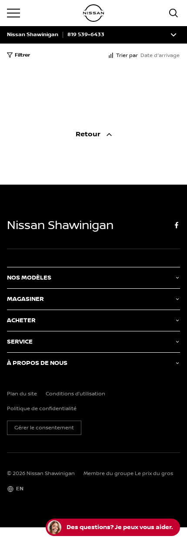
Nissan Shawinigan (32, 35)
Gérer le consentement (44, 428)
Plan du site (22, 394)
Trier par (127, 55)
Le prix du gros (154, 473)
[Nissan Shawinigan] (93, 13)
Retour (89, 134)
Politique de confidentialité (42, 409)
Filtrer (22, 55)
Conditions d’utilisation (75, 394)
